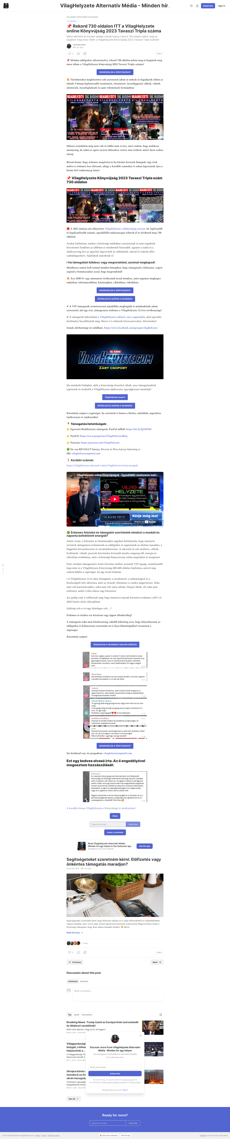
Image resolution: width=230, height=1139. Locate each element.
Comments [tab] (73, 981)
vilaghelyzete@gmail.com (86, 453)
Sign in (221, 5)
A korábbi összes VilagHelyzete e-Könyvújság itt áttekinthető (101, 808)
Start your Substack (110, 1135)
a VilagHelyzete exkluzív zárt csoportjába (121, 317)
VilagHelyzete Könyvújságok (82, 17)
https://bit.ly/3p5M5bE (139, 429)
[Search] (191, 5)
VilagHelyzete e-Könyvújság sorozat (125, 229)
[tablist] (78, 981)
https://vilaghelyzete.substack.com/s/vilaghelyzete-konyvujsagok (102, 465)
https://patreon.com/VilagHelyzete (100, 443)
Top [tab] (69, 1014)
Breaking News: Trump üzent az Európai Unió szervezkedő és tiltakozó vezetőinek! (102, 1024)
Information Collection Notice (114, 1082)
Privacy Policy (135, 1082)
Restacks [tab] (84, 981)
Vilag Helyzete (79, 45)
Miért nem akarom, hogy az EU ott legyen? (86, 1029)
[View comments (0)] (78, 53)
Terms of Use (128, 1079)
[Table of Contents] (3, 569)
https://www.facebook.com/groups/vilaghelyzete (130, 328)
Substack (203, 1135)
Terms (44, 1135)
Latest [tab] (76, 1014)
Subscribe (208, 5)
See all (72, 1098)
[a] (152, 1049)
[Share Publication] (197, 5)
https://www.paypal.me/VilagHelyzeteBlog (103, 436)
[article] (115, 1029)
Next (155, 962)
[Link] (63, 180)
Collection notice (53, 1135)
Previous (76, 962)
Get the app (144, 846)
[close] (140, 1036)
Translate (72, 21)
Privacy (37, 1135)
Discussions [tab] (87, 1014)
